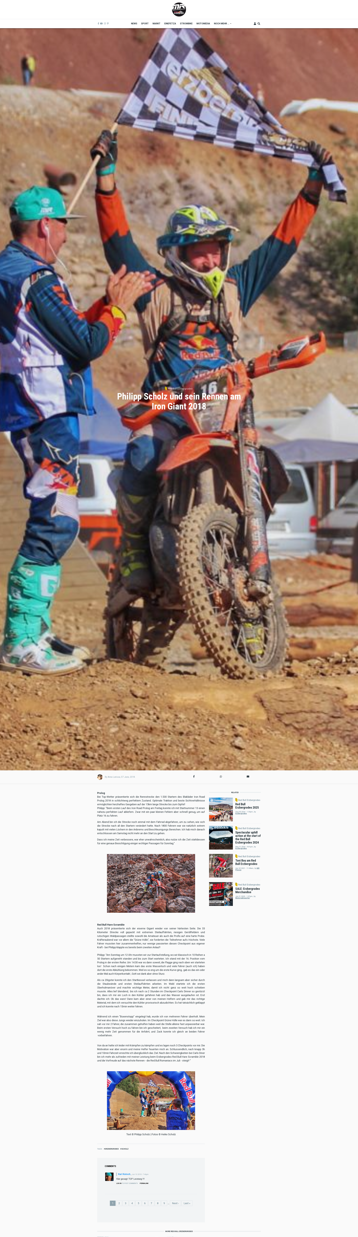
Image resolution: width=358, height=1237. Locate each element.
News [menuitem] (134, 23)
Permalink (144, 1183)
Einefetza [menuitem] (170, 23)
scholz (125, 1149)
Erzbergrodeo (112, 1149)
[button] (194, 776)
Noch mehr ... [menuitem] (220, 24)
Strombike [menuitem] (186, 23)
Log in (118, 1183)
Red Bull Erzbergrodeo (180, 388)
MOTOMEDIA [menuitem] (203, 23)
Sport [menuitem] (145, 23)
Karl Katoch (124, 1174)
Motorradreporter (242, 898)
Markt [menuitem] (156, 23)
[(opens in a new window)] (98, 23)
